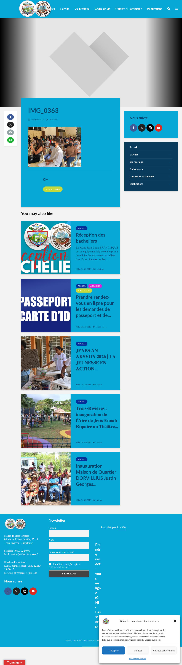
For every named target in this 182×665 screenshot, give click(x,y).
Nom (51, 540)
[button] (175, 621)
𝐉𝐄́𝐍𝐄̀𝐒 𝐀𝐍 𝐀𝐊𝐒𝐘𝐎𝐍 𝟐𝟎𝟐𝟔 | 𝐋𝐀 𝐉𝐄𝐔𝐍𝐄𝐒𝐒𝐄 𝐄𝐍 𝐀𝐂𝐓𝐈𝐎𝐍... (96, 359)
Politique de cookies (137, 658)
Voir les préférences (164, 650)
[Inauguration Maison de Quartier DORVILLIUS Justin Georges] (46, 478)
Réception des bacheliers (90, 238)
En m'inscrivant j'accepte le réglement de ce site (65, 565)
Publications (84, 290)
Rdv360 (121, 527)
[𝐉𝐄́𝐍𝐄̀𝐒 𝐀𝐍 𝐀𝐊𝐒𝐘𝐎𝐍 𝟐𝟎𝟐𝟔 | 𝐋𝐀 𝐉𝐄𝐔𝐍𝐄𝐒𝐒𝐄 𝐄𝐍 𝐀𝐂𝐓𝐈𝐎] (46, 363)
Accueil (50, 8)
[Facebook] (133, 128)
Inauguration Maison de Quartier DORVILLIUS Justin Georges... (96, 475)
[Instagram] (150, 128)
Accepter (114, 650)
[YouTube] (158, 128)
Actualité (95, 286)
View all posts (53, 189)
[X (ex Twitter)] (142, 128)
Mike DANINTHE (83, 269)
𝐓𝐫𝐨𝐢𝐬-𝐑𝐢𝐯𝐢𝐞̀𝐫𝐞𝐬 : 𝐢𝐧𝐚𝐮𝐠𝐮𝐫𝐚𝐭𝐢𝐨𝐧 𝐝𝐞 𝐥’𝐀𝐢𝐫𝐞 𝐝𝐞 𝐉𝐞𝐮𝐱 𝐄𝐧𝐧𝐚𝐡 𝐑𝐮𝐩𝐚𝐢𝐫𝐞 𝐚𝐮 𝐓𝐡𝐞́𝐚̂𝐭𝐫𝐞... (97, 417)
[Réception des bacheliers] (46, 247)
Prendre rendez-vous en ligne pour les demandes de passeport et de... (95, 306)
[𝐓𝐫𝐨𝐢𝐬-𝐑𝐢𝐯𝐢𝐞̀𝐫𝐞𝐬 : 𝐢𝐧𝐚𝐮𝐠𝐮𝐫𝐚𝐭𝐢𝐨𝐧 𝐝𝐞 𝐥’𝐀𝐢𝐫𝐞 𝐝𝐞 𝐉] (46, 421)
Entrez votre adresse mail (61, 552)
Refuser (138, 650)
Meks (93, 640)
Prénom (53, 528)
